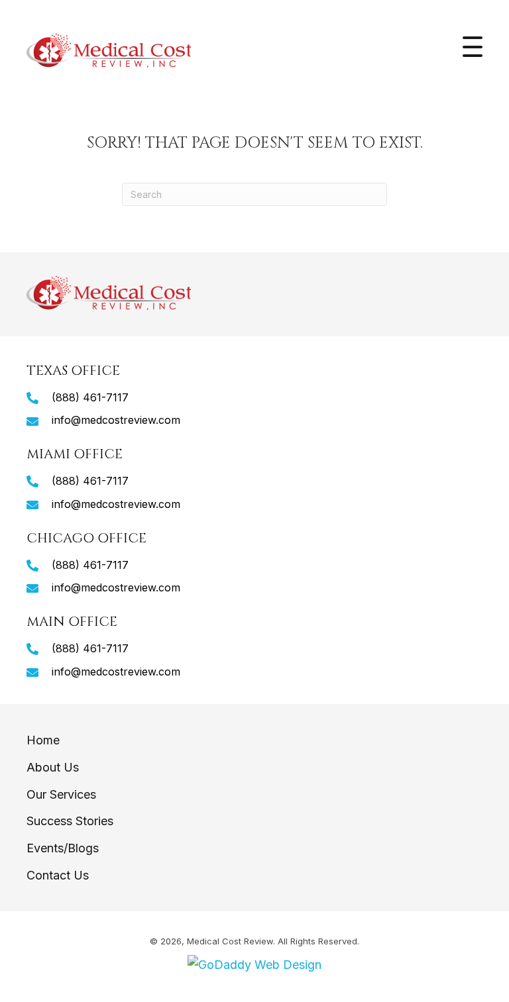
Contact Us (58, 875)
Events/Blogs (63, 848)
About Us (53, 767)
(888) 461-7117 (90, 397)
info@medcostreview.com (116, 419)
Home (43, 740)
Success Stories (70, 821)
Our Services (61, 794)
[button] (472, 47)
